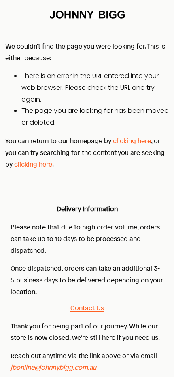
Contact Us (87, 307)
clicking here (132, 140)
